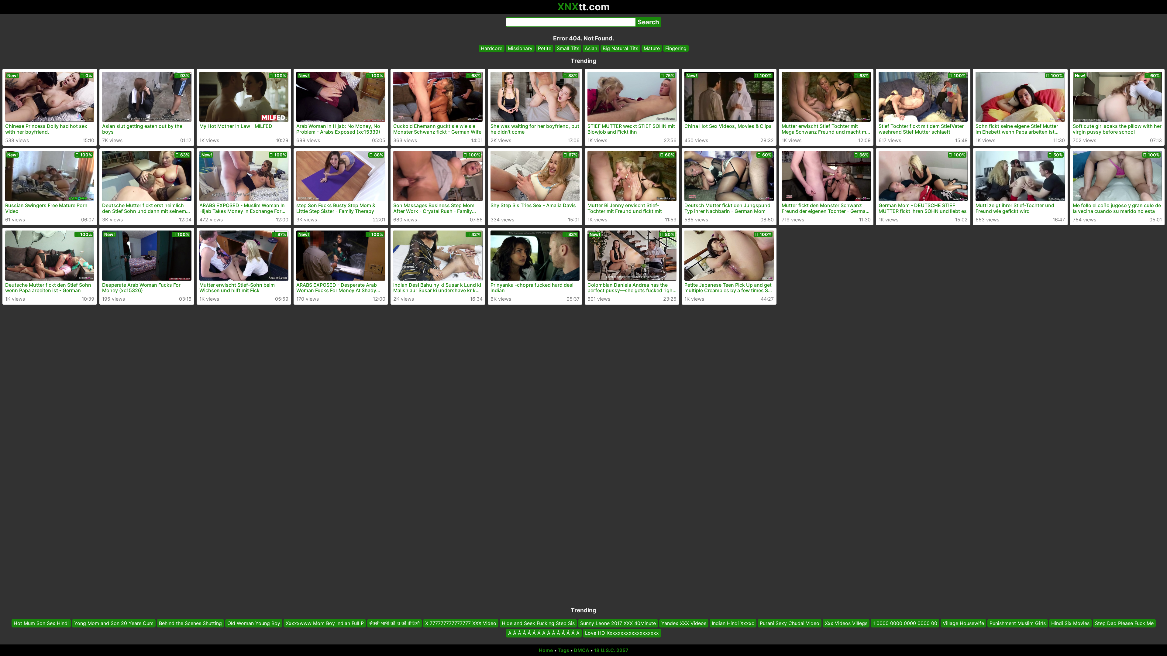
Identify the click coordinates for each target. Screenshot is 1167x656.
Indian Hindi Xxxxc (733, 623)
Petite (544, 48)
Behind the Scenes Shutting (190, 623)
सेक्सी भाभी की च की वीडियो (394, 623)
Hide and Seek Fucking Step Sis (538, 623)
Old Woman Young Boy (253, 623)
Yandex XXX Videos (683, 623)
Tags (563, 650)
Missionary (520, 48)
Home (546, 650)
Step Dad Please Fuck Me (1124, 623)
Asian (591, 48)
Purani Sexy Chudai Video (789, 623)
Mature (652, 48)
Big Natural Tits (620, 48)
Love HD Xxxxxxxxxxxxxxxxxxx (622, 633)
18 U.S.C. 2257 (611, 650)
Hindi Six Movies (1070, 623)
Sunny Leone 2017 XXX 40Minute (618, 623)
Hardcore (491, 48)
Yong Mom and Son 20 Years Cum (113, 623)
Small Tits (568, 48)
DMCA (581, 650)
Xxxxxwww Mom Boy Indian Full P (325, 623)
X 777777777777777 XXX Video (460, 623)
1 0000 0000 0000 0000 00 (905, 623)
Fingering (676, 48)
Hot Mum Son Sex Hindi (41, 623)
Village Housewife (963, 623)
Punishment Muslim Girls (1018, 623)
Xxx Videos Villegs (846, 623)
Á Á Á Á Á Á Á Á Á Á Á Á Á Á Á (544, 633)
